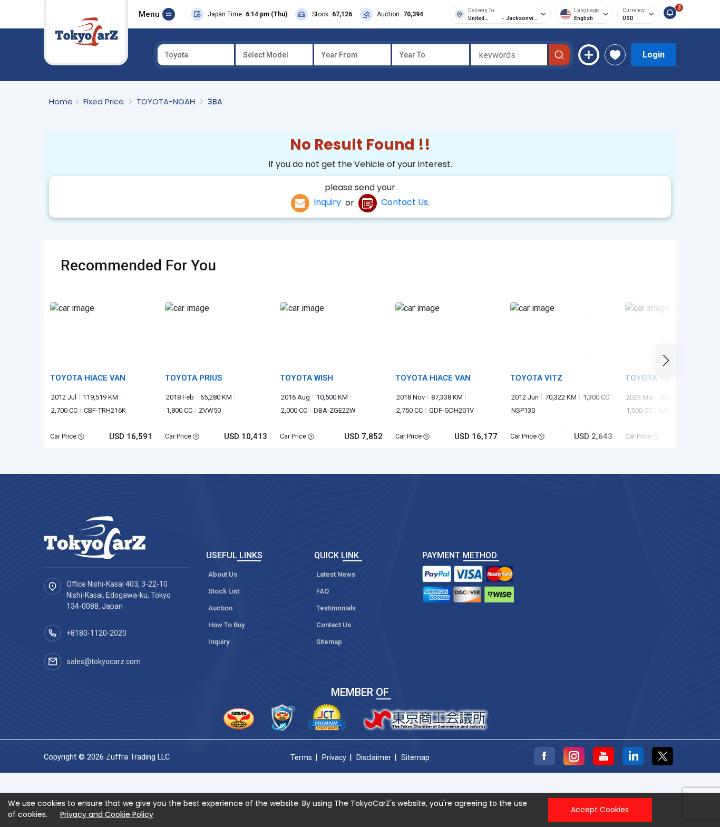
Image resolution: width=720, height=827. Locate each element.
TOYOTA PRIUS (193, 378)
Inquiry (325, 202)
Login (654, 55)
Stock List (223, 591)
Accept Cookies (600, 809)
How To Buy (226, 625)
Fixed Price (104, 101)
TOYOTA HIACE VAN (87, 378)
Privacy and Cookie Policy (106, 814)
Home (61, 101)
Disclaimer (373, 757)
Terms (301, 757)
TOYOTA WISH (306, 378)
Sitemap (329, 642)
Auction (220, 608)
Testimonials (336, 608)
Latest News (335, 574)
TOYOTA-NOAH (167, 101)
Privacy (334, 757)
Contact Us (402, 202)
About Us (222, 574)
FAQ (322, 591)
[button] (669, 360)
